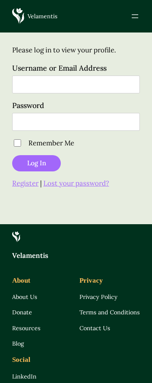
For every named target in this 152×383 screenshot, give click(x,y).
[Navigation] (135, 16)
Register (25, 183)
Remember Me (51, 142)
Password (28, 105)
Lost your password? (76, 183)
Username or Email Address (59, 68)
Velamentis (43, 16)
